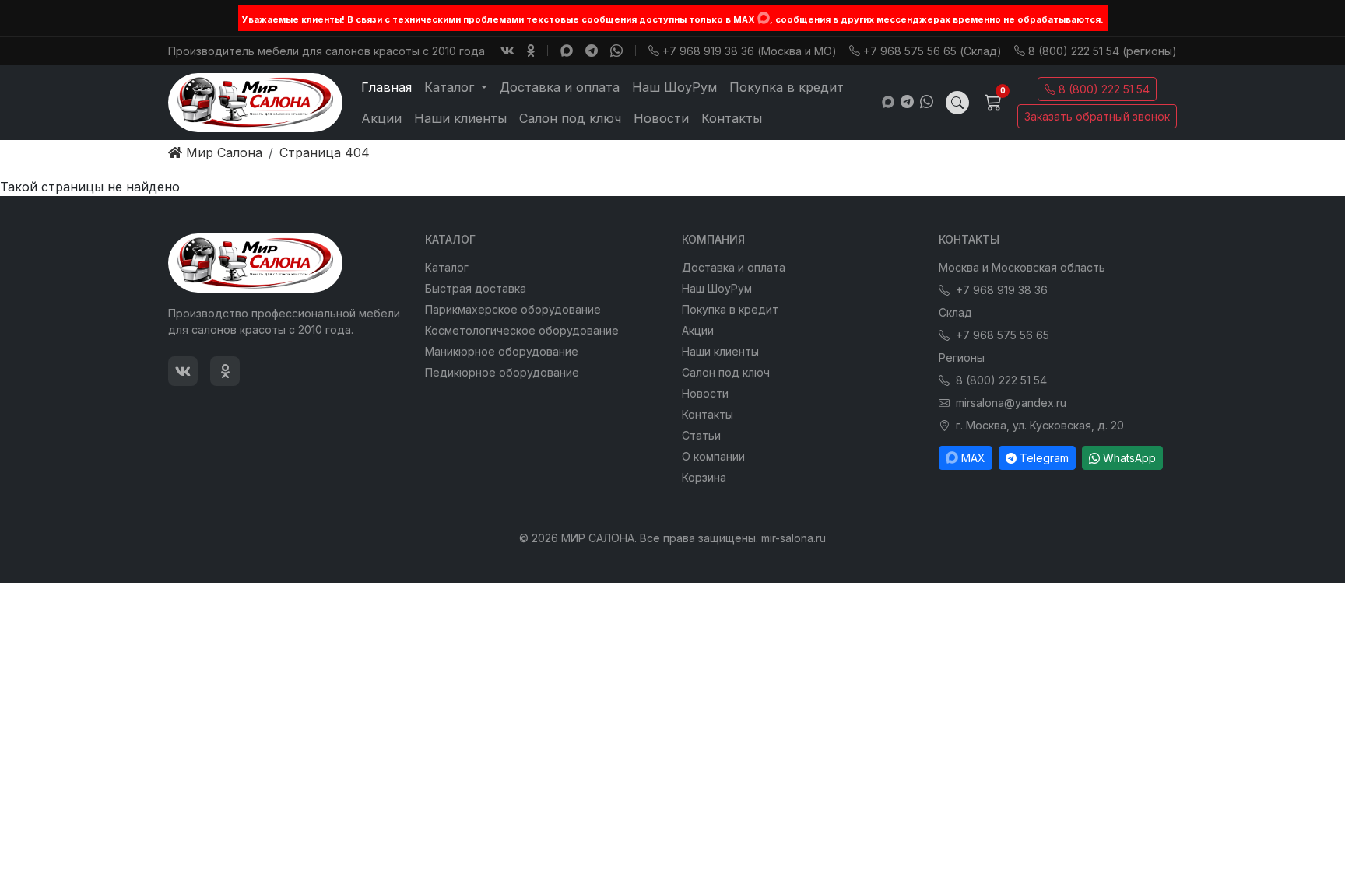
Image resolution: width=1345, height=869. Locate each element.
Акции (381, 118)
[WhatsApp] (616, 50)
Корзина (704, 477)
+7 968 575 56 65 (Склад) (932, 51)
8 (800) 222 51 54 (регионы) (1102, 51)
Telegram (1044, 457)
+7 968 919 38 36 (1002, 289)
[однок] (531, 50)
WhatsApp (1129, 457)
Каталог (447, 267)
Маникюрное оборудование (501, 351)
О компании (713, 456)
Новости (661, 118)
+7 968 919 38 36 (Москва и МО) (749, 51)
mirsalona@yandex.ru (1011, 402)
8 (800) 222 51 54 (1104, 89)
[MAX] (763, 18)
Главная (386, 87)
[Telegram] (591, 50)
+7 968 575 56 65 (1002, 335)
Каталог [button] (451, 87)
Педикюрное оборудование (502, 372)
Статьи (701, 435)
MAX (973, 457)
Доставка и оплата (560, 87)
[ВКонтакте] (507, 50)
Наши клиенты (460, 118)
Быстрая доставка (475, 288)
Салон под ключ (570, 118)
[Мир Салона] (255, 102)
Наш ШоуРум (674, 87)
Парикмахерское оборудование (513, 309)
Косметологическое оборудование (522, 330)
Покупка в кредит (786, 87)
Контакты (731, 118)
